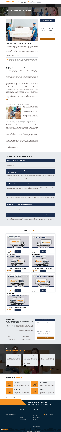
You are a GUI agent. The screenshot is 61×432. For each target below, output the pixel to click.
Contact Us (21, 417)
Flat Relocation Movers (36, 421)
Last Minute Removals (36, 426)
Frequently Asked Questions (24, 413)
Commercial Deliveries (36, 424)
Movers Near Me (22, 421)
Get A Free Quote (45, 337)
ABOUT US (12, 5)
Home (7, 12)
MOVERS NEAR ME (24, 5)
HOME (7, 5)
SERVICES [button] (17, 5)
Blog (20, 415)
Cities (10, 12)
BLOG (30, 5)
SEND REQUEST (47, 38)
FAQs (33, 5)
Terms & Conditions (23, 419)
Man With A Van (35, 413)
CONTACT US (38, 5)
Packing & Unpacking (36, 417)
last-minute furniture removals (12, 52)
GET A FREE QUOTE (50, 5)
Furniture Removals (36, 415)
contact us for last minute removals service (15, 144)
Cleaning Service (35, 419)
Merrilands (13, 12)
